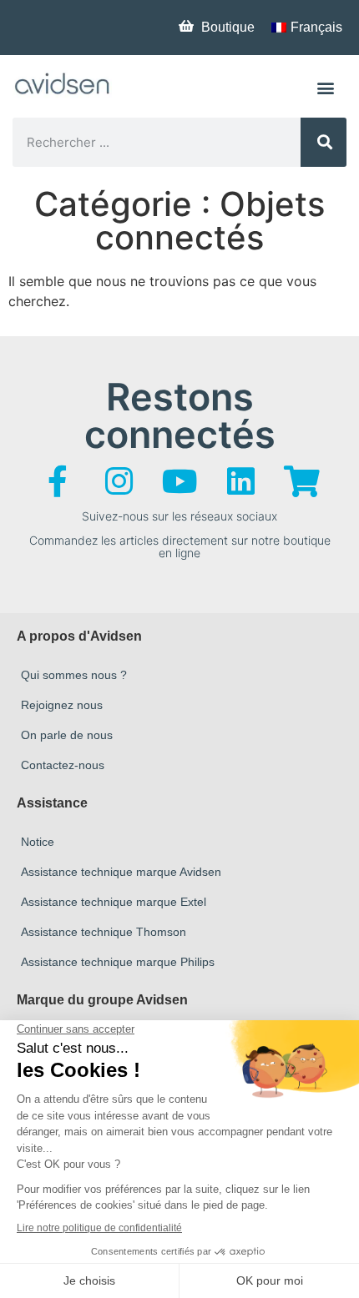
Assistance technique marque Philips (118, 961)
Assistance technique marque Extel (113, 901)
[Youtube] (179, 481)
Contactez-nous (62, 765)
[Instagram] (118, 481)
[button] (326, 87)
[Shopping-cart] (301, 481)
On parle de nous (67, 735)
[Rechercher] (323, 142)
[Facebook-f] (57, 481)
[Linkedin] (240, 481)
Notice (37, 841)
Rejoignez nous (62, 705)
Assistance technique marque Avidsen (121, 871)
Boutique (228, 27)
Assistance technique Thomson (103, 931)
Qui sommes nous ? (74, 675)
